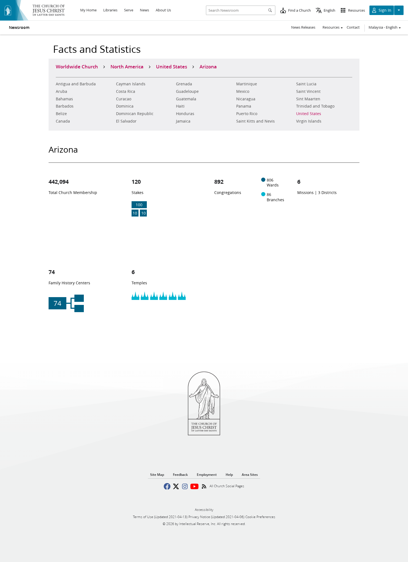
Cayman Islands (130, 84)
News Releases (303, 27)
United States (308, 113)
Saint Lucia (306, 84)
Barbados (65, 106)
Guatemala (186, 99)
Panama (243, 106)
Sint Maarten (308, 99)
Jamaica (183, 121)
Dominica (125, 106)
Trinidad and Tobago (315, 106)
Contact (353, 27)
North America (126, 66)
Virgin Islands (308, 121)
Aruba (61, 91)
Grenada (184, 84)
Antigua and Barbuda (76, 84)
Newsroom (19, 27)
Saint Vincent (308, 91)
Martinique (246, 84)
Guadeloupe (187, 91)
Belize (61, 113)
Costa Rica (125, 91)
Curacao (123, 99)
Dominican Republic (134, 113)
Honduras (185, 113)
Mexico (242, 91)
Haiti (180, 106)
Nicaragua (245, 99)
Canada (63, 121)
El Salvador (126, 121)
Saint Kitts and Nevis (255, 121)
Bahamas (64, 99)
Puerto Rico (246, 113)
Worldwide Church (77, 66)
